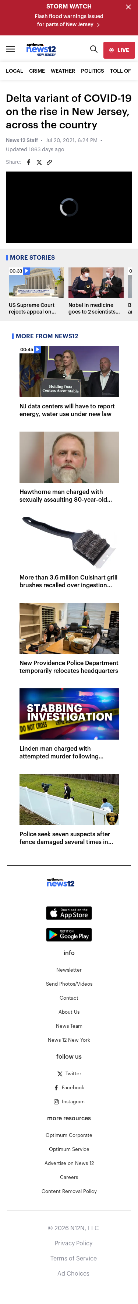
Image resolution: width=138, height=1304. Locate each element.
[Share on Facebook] (29, 162)
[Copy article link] (49, 162)
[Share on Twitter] (39, 162)
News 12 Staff (22, 140)
